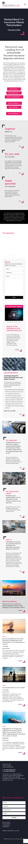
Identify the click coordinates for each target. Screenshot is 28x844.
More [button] (20, 146)
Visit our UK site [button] (13, 89)
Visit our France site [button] (13, 103)
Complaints (5, 826)
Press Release (12, 601)
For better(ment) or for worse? (13, 687)
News (4, 601)
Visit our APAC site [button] (13, 92)
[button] (25, 4)
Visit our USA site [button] (13, 107)
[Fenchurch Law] (10, 4)
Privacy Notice (6, 823)
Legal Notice (6, 825)
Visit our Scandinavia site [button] (13, 96)
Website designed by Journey (10, 830)
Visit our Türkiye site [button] (13, 113)
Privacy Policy (6, 822)
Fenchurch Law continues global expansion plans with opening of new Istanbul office (13, 605)
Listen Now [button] (17, 349)
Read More (20, 610)
